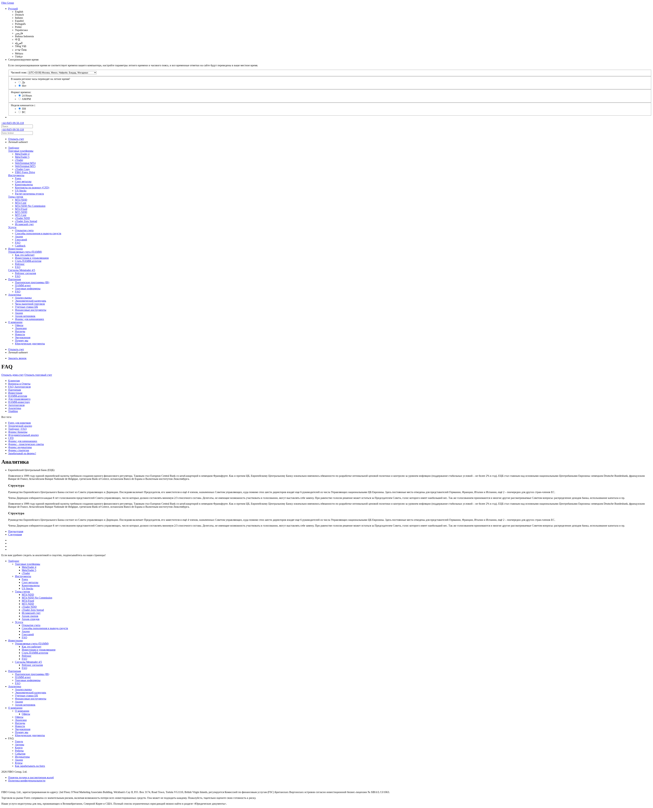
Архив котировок (25, 316)
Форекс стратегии (18, 450)
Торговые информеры (27, 288)
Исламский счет (24, 224)
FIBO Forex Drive (25, 172)
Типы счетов (15, 196)
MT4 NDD (21, 199)
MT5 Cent (20, 215)
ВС (24, 112)
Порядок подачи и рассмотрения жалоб (31, 777)
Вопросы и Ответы (19, 383)
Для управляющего (19, 399)
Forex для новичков (19, 422)
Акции (19, 236)
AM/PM (26, 99)
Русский (13, 8)
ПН (24, 108)
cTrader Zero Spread (26, 221)
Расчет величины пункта (29, 193)
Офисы (19, 325)
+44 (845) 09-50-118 (12, 123)
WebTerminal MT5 (25, 166)
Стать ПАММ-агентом (28, 261)
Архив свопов (30, 616)
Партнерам (14, 279)
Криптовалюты (24, 184)
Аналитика (14, 294)
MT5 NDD (21, 212)
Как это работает (25, 254)
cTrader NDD (22, 218)
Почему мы (21, 340)
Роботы (19, 750)
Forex (18, 178)
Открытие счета (24, 230)
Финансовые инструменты (30, 309)
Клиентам (14, 380)
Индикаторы (22, 756)
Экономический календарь (30, 300)
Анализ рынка (23, 297)
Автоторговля (16, 405)
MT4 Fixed (21, 209)
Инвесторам (15, 392)
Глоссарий (21, 239)
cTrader (19, 160)
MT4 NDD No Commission (30, 205)
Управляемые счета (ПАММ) (25, 251)
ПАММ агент (23, 285)
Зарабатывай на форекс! (22, 453)
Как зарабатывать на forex (30, 765)
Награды (20, 331)
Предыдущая (15, 531)
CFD (11, 438)
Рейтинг (20, 264)
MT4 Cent (20, 202)
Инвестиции (15, 248)
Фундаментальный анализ (23, 435)
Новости (20, 334)
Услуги (12, 227)
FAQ (17, 242)
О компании (15, 322)
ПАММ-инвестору (19, 402)
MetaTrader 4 (22, 153)
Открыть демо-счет (12, 374)
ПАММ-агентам (17, 395)
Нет (24, 85)
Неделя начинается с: (23, 105)
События (20, 753)
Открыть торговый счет (38, 374)
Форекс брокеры (17, 432)
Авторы (19, 744)
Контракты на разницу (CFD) (32, 187)
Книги (19, 747)
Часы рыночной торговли (30, 303)
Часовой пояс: (19, 72)
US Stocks (20, 190)
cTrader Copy (22, 169)
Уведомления (22, 337)
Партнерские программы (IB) (32, 282)
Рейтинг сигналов (25, 273)
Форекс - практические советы (26, 444)
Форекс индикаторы (20, 447)
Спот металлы (23, 181)
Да (23, 82)
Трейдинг (13, 147)
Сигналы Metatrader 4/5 (21, 270)
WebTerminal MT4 (25, 163)
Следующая (15, 534)
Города (19, 741)
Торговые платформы (20, 150)
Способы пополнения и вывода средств (38, 233)
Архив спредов (30, 619)
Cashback (20, 245)
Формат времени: (21, 92)
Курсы (18, 762)
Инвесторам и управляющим (32, 257)
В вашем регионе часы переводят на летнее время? (40, 79)
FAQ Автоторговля (19, 386)
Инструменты (16, 175)
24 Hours (27, 95)
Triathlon (13, 411)
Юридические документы (30, 343)
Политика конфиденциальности (26, 780)
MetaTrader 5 (22, 157)
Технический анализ (20, 425)
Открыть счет (16, 138)
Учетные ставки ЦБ (26, 306)
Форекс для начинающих (29, 319)
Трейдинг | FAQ (17, 428)
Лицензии (21, 328)
